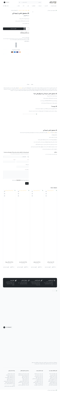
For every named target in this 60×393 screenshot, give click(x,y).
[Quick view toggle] (46, 196)
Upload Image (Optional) (25, 180)
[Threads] (16, 46)
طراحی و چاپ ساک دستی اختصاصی (23, 373)
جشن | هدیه (40, 5)
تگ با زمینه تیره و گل (50, 262)
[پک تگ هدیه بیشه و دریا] (23, 225)
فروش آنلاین (23, 39)
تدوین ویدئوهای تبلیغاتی (53, 382)
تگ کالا (11, 38)
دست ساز (26, 39)
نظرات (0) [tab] (28, 84)
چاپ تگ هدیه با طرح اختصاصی (24, 381)
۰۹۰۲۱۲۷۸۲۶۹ (7, 2)
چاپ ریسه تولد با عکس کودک (10, 375)
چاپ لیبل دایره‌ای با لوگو (39, 377)
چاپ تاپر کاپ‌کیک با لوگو (11, 376)
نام (28, 159)
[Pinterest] (16, 44)
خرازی (28, 5)
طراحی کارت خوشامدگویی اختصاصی (23, 385)
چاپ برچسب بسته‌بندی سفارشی (38, 382)
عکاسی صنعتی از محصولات (53, 383)
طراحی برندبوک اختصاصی (53, 376)
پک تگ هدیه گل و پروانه (9, 262)
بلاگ (23, 5)
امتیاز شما (28, 157)
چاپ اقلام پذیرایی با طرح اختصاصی (9, 386)
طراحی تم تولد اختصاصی (11, 373)
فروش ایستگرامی (19, 39)
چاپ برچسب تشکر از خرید (39, 375)
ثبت (26, 183)
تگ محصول (23, 37)
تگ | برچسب (46, 5)
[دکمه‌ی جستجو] (19, 2)
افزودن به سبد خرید (13, 28)
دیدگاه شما (27, 169)
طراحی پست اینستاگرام (53, 377)
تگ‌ (53, 132)
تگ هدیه (5, 38)
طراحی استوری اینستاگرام (53, 378)
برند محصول (21, 38)
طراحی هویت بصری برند (53, 375)
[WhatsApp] (16, 45)
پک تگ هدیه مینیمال (37, 262)
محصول (16, 39)
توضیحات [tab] (32, 84)
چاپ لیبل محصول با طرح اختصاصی (37, 378)
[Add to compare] (46, 193)
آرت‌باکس (19, 5)
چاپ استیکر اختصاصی (39, 380)
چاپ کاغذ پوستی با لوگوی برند (38, 385)
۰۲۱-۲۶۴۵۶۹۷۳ (8, 327)
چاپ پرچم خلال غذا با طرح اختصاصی (9, 381)
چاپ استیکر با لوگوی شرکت (39, 381)
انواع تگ (26, 37)
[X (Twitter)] (16, 43)
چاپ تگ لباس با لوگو (26, 378)
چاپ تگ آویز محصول (26, 380)
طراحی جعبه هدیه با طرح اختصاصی (23, 375)
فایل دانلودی (33, 5)
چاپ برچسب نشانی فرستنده (38, 376)
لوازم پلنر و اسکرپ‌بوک (53, 5)
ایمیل (14, 159)
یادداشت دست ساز (12, 39)
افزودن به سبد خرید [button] (48, 267)
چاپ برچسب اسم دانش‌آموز (39, 373)
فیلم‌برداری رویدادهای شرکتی (53, 385)
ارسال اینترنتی (25, 38)
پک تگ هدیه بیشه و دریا (23, 262)
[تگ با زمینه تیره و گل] (51, 225)
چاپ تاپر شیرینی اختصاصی (11, 378)
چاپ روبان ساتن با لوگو (25, 377)
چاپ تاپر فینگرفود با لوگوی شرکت (10, 377)
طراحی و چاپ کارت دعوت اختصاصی (23, 382)
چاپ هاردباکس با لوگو (25, 376)
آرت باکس (20, 88)
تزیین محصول (14, 38)
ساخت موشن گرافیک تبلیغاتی (52, 381)
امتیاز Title (27, 164)
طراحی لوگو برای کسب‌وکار (53, 373)
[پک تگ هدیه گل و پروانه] (9, 225)
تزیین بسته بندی (18, 38)
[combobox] (34, 2)
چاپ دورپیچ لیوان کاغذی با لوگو (10, 382)
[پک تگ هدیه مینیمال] (37, 225)
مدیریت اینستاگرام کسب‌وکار (53, 380)
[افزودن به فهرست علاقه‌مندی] (46, 191)
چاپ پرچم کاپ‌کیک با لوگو (11, 380)
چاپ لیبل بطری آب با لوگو (39, 383)
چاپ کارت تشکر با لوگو (25, 383)
